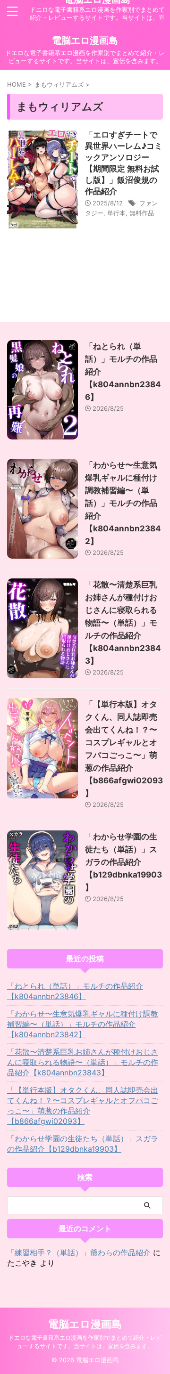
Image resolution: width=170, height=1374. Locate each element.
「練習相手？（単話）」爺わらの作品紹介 (79, 1252)
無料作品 (141, 213)
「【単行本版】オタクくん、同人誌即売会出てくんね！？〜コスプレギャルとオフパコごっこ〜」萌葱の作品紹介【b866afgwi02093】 (82, 1105)
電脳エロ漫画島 (85, 40)
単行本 (116, 213)
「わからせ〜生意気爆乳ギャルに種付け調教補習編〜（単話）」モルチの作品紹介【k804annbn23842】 (123, 503)
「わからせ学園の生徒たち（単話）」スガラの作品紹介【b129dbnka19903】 (123, 862)
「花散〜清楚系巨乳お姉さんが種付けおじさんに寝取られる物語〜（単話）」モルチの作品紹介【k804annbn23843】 (123, 623)
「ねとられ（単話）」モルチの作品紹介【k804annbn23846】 (75, 991)
